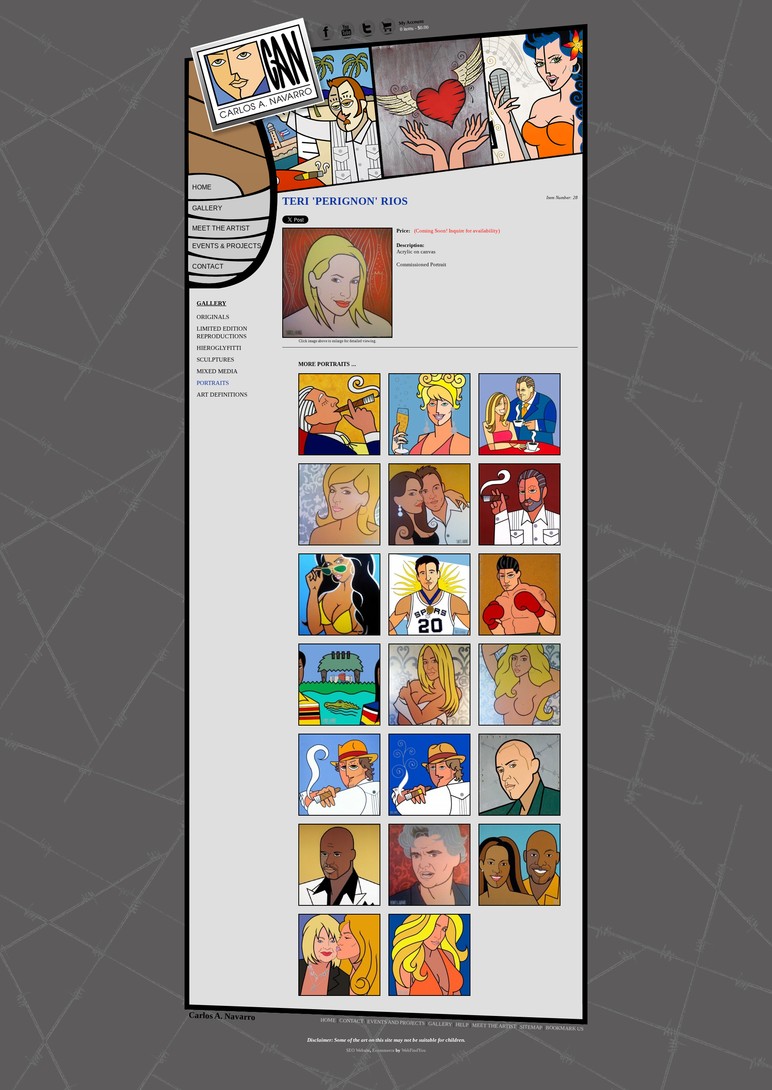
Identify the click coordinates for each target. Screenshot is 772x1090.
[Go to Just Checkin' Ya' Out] (339, 594)
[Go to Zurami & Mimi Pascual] (339, 955)
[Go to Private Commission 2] (519, 685)
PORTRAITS (213, 383)
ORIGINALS (213, 317)
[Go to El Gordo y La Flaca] (519, 414)
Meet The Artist (494, 1026)
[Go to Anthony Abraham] (339, 414)
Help (462, 1024)
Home (328, 1020)
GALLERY (207, 208)
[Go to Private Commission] (429, 685)
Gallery (440, 1023)
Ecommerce (383, 1050)
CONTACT (208, 266)
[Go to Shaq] (339, 865)
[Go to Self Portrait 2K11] (519, 775)
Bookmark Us (564, 1028)
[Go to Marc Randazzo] (519, 594)
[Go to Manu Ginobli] (429, 594)
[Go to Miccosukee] (339, 685)
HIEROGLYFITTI (219, 348)
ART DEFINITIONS (222, 394)
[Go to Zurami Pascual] (429, 955)
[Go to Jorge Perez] (519, 504)
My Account (411, 22)
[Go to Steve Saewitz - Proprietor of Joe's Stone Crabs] (429, 865)
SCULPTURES (215, 359)
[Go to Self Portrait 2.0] (429, 775)
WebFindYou (414, 1050)
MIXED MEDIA (217, 371)
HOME (201, 187)
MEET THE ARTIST (221, 228)
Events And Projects (396, 1022)
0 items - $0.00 (414, 28)
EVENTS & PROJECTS (226, 246)
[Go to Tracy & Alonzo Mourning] (519, 865)
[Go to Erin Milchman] (339, 504)
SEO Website (358, 1050)
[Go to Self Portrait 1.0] (339, 775)
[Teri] (337, 336)
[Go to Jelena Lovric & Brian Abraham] (429, 504)
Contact (351, 1020)
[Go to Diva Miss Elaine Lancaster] (429, 414)
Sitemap (531, 1027)
